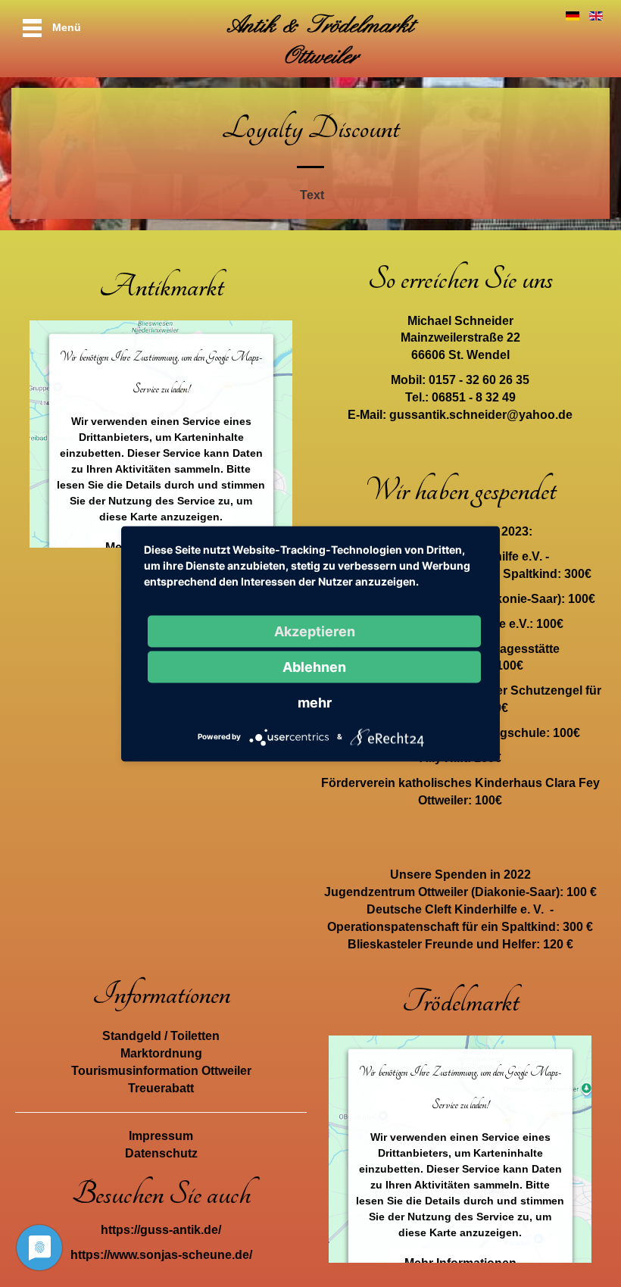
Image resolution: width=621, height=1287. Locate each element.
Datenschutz (161, 1153)
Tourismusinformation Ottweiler (161, 1070)
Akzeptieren (314, 631)
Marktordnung (161, 1053)
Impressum (161, 1135)
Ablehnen (314, 666)
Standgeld (131, 1035)
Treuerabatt (161, 1088)
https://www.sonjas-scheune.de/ (161, 1254)
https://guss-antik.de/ (161, 1229)
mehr (315, 702)
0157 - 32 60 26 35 (479, 379)
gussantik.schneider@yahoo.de (481, 414)
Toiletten (195, 1035)
